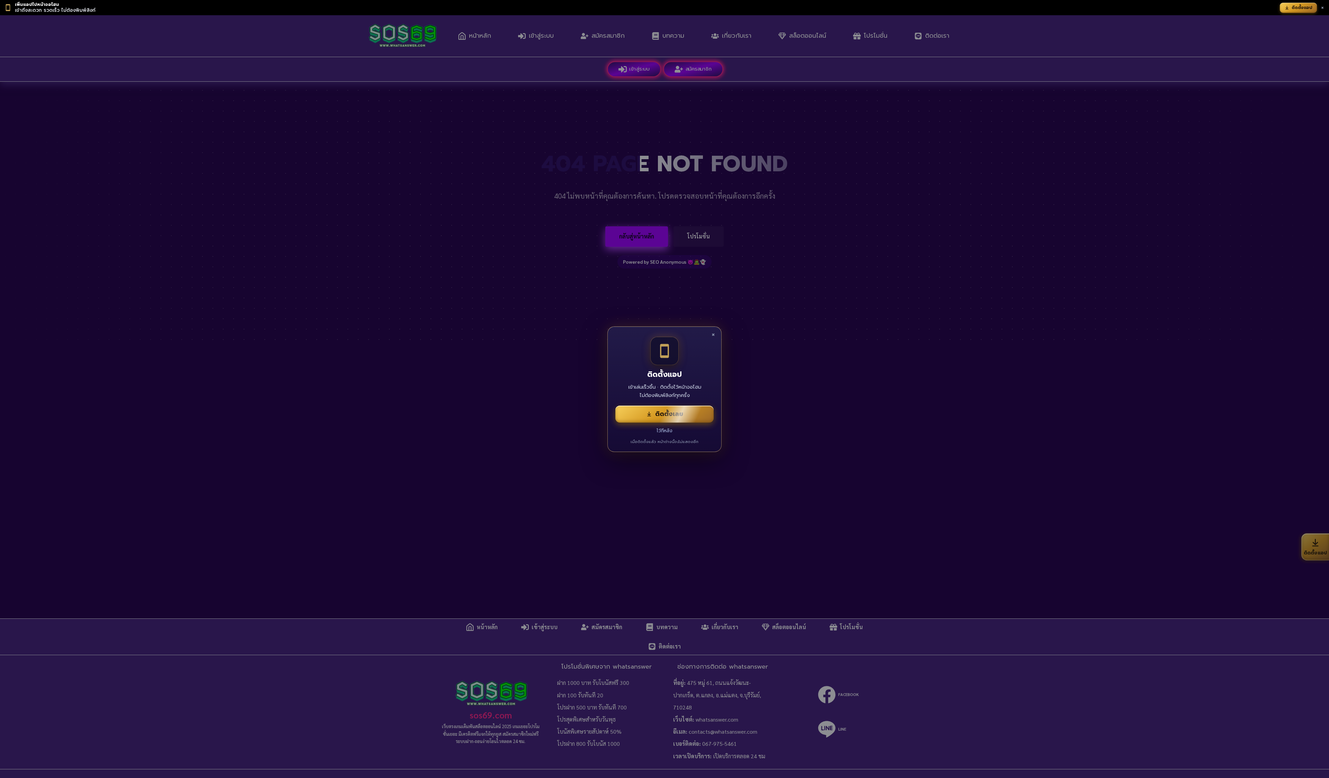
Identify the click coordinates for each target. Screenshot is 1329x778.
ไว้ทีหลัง (664, 430)
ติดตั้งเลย (669, 413)
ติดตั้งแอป (1302, 7)
